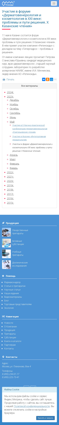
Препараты (10, 333)
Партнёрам (10, 344)
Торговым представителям (18, 304)
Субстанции (10, 337)
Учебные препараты (17, 253)
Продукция (12, 223)
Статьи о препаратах (15, 285)
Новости (8, 322)
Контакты (9, 348)
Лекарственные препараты (20, 232)
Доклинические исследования (20, 264)
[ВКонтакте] (43, 79)
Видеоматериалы (13, 296)
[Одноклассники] (47, 79)
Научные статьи (12, 289)
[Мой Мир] (51, 79)
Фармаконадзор (12, 282)
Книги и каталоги (12, 341)
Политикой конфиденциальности (32, 406)
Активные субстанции (18, 242)
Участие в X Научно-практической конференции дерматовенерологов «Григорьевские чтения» (29, 128)
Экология (9, 307)
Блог (6, 300)
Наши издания (11, 293)
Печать (10, 79)
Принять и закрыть (45, 418)
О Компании (10, 326)
